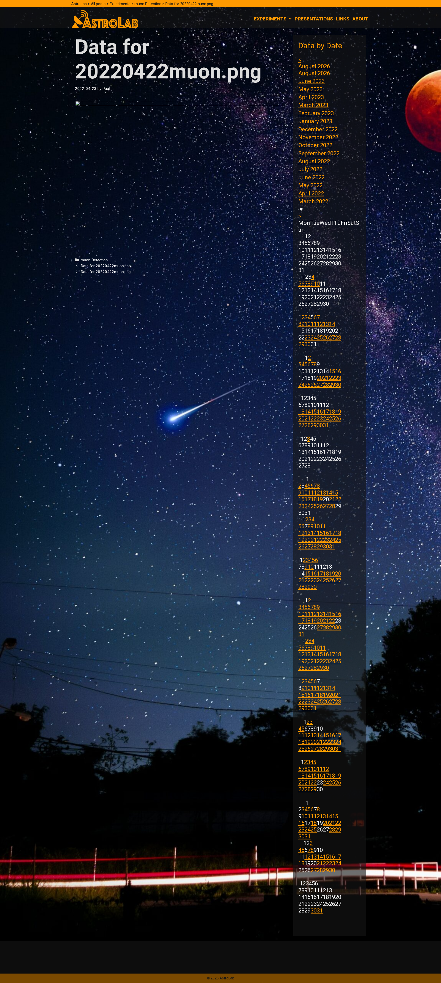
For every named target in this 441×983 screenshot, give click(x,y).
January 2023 (315, 121)
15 (332, 371)
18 (332, 411)
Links (342, 19)
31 (326, 425)
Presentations (314, 19)
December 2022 (318, 129)
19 (338, 411)
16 (338, 371)
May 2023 (310, 89)
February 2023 (316, 113)
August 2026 (314, 66)
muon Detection (94, 260)
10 (317, 283)
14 (332, 324)
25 (320, 337)
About (360, 19)
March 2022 (313, 201)
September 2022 (318, 153)
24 (314, 337)
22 (332, 378)
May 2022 (310, 185)
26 (326, 337)
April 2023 (311, 97)
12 (320, 324)
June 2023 (311, 81)
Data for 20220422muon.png (106, 266)
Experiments (270, 19)
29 (301, 344)
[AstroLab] (104, 18)
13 (326, 324)
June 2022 (311, 177)
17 (326, 411)
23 (307, 337)
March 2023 (313, 105)
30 (307, 344)
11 (314, 324)
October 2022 (315, 145)
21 (326, 378)
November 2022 (318, 137)
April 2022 (311, 193)
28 (338, 337)
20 (320, 378)
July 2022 (310, 169)
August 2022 (314, 161)
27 (332, 337)
